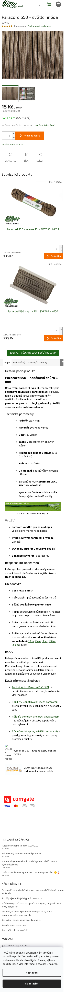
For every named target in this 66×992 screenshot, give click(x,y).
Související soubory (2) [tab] (38, 362)
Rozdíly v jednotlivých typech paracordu (22, 898)
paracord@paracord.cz (18, 945)
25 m (38, 641)
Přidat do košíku (32, 135)
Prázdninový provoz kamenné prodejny (21, 853)
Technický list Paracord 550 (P (29, 687)
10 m (31, 641)
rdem (56, 717)
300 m (15, 645)
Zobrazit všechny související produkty (33, 352)
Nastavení (32, 973)
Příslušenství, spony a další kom (30, 731)
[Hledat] (40, 4)
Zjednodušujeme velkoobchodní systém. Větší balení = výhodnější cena (29, 863)
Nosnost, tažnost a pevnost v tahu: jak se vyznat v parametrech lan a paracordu (27, 913)
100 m (52, 641)
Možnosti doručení (45, 125)
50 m (44, 641)
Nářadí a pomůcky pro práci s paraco (32, 717)
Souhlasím (31, 984)
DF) (48, 687)
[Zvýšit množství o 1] (13, 134)
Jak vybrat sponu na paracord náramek (21, 920)
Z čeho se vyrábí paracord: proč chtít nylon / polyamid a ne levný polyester (31, 905)
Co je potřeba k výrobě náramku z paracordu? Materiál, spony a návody (33, 892)
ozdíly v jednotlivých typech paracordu (36, 702)
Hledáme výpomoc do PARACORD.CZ (20, 846)
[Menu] (58, 4)
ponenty (53, 731)
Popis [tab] (7, 362)
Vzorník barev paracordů (14, 925)
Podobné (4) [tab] (19, 362)
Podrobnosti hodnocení (39, 26)
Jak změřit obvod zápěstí (15, 930)
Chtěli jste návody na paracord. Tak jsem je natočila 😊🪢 (31, 872)
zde (55, 964)
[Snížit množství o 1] (13, 138)
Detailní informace (11, 144)
